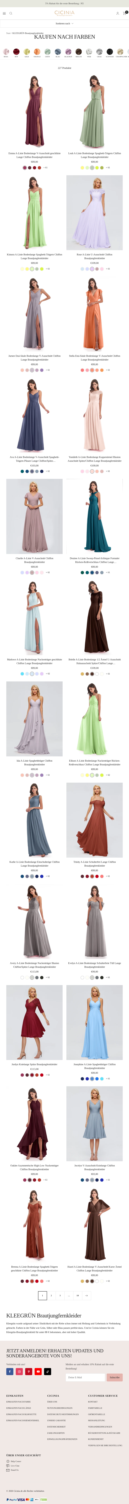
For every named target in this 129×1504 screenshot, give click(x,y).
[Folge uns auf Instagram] (19, 1371)
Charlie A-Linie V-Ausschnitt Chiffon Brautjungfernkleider (34, 560)
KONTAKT (93, 1402)
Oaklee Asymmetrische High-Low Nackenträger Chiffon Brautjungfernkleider (34, 1167)
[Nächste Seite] (86, 1295)
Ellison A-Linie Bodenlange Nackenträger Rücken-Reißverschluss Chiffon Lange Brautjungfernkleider (94, 762)
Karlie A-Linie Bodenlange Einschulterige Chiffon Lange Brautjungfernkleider (34, 864)
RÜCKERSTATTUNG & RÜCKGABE (104, 1433)
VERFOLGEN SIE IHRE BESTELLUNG (105, 1445)
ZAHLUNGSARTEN (55, 1433)
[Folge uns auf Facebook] (9, 1371)
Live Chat (15, 1466)
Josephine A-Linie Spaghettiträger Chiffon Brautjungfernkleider (95, 1066)
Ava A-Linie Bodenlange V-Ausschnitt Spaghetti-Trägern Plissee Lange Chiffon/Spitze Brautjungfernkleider (34, 459)
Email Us (15, 1470)
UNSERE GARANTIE (56, 1420)
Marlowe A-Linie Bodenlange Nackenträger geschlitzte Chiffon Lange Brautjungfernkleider (34, 661)
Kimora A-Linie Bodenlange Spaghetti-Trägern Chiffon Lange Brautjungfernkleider (34, 256)
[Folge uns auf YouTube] (38, 1371)
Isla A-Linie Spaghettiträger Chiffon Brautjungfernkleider (34, 762)
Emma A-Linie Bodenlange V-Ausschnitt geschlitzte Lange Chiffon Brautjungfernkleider (34, 155)
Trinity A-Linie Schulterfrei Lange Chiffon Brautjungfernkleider (94, 864)
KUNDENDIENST (96, 1439)
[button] (6, 53)
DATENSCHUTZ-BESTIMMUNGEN (63, 1414)
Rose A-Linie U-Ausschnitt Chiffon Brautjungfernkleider (94, 256)
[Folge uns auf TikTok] (47, 1371)
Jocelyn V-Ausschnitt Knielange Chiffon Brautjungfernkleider (94, 1167)
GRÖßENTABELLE (96, 1414)
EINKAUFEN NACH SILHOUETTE (21, 1414)
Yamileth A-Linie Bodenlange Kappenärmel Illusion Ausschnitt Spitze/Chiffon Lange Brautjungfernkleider (94, 459)
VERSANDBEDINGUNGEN (100, 1427)
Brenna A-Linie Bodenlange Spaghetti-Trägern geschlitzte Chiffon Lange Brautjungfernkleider (34, 1268)
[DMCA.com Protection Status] (43, 1499)
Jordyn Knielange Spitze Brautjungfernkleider (34, 1064)
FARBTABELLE (95, 1408)
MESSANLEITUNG (96, 1420)
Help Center (16, 1461)
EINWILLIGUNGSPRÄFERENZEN (62, 1439)
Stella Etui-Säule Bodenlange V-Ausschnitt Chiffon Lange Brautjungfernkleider (94, 358)
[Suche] (10, 13)
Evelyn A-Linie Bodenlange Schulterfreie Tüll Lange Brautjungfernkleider (94, 965)
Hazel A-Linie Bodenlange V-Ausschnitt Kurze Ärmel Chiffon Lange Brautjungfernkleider (94, 1268)
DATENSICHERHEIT (56, 1427)
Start (8, 33)
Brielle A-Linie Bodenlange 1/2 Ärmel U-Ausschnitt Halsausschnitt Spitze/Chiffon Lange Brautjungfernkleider (95, 661)
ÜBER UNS (52, 1402)
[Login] (117, 13)
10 (78, 1296)
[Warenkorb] (124, 13)
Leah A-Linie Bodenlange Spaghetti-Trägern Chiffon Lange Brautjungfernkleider (94, 155)
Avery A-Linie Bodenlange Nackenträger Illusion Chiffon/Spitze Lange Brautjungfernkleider (34, 965)
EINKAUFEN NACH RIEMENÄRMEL (22, 1420)
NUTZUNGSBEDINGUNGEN (59, 1408)
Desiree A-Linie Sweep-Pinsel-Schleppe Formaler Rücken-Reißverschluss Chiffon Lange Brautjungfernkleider (94, 560)
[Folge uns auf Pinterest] (28, 1371)
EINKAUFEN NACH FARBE (18, 1402)
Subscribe (115, 1377)
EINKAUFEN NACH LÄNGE (18, 1408)
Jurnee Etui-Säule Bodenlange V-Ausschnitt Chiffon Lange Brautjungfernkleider (34, 358)
